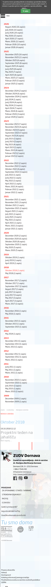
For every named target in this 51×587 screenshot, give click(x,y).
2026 (6, 24)
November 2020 (16, 238)
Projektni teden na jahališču (17, 434)
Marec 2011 (14, 372)
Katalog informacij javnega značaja (15, 577)
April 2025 (13, 74)
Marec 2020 (14, 250)
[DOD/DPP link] (31, 528)
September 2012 (16, 356)
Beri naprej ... (6, 440)
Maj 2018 (13, 273)
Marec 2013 (14, 346)
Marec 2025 (14, 77)
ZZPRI (3, 582)
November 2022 (15, 166)
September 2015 (16, 326)
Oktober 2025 (15, 60)
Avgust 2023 (14, 135)
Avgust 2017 (14, 289)
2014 (6, 330)
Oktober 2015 (14, 323)
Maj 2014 (13, 333)
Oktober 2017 (14, 283)
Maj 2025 (13, 71)
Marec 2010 (14, 391)
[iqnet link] (20, 529)
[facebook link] (15, 478)
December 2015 (15, 320)
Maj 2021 (13, 219)
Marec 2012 (14, 359)
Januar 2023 (14, 156)
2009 (6, 395)
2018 (6, 267)
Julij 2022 (13, 174)
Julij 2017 (13, 292)
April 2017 (13, 300)
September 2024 (16, 96)
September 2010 (16, 382)
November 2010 (15, 379)
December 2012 (15, 353)
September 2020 (16, 244)
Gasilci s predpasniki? (9, 506)
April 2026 (14, 38)
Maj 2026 (13, 35)
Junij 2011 (13, 366)
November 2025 (16, 57)
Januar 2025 (14, 83)
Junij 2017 (13, 295)
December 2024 (16, 90)
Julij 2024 (13, 99)
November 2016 (15, 310)
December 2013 (15, 340)
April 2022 (13, 183)
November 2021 (16, 202)
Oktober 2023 (15, 129)
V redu (25, 11)
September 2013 (16, 343)
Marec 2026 (14, 41)
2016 (6, 307)
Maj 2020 (13, 247)
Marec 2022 (14, 186)
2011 (6, 363)
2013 (6, 338)
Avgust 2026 (15, 26)
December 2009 (15, 398)
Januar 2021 (14, 228)
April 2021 (13, 222)
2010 (6, 376)
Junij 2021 (13, 216)
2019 (6, 254)
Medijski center (22, 410)
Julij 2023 (13, 138)
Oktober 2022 (15, 169)
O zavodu (10, 410)
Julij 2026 (13, 29)
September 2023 (16, 132)
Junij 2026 (14, 32)
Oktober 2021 (14, 205)
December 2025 (16, 54)
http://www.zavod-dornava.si (24, 474)
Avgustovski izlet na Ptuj (10, 511)
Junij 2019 (13, 260)
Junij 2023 (13, 141)
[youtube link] (26, 477)
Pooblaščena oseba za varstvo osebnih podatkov (20, 580)
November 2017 (16, 280)
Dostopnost (6, 575)
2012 (6, 350)
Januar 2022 (14, 192)
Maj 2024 (13, 105)
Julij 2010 (13, 385)
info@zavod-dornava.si (22, 471)
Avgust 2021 (14, 211)
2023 (6, 121)
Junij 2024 (13, 102)
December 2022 (16, 163)
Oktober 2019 (14, 257)
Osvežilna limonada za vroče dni (13, 515)
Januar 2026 (14, 47)
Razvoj (5, 498)
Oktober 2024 (15, 93)
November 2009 (16, 401)
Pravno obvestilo (8, 570)
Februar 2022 (14, 189)
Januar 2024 (14, 116)
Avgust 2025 (14, 66)
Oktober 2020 (15, 241)
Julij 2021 (13, 214)
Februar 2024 (15, 114)
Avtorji (4, 572)
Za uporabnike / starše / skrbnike (16, 490)
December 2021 (15, 199)
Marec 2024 (14, 111)
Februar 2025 (15, 80)
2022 (6, 160)
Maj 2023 (13, 144)
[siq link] (6, 529)
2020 (6, 232)
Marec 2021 (14, 225)
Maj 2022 (13, 180)
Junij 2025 (13, 69)
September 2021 (16, 208)
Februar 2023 (15, 153)
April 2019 (13, 263)
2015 (6, 317)
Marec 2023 (14, 150)
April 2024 (13, 108)
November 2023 (16, 126)
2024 (6, 87)
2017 (6, 277)
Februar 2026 (15, 44)
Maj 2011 (13, 369)
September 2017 (16, 286)
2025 (6, 51)
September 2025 (16, 63)
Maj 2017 (13, 297)
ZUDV (3, 410)
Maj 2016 (13, 313)
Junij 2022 (13, 177)
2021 (6, 196)
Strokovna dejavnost (11, 494)
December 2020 (16, 235)
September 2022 (16, 171)
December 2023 (16, 124)
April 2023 (13, 147)
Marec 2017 (14, 303)
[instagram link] (20, 478)
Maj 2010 (13, 388)
